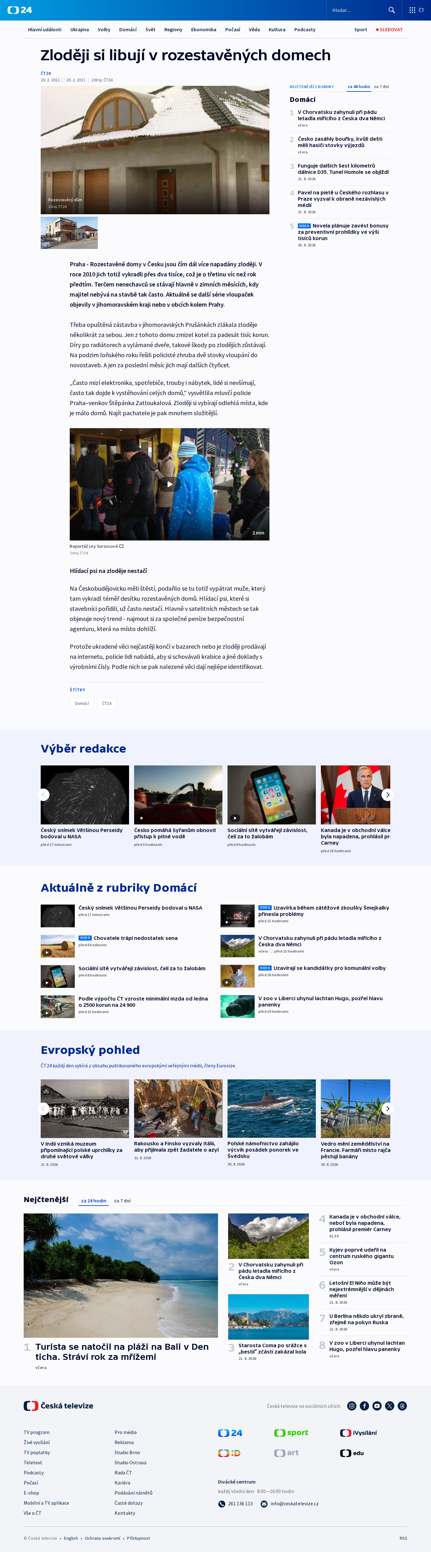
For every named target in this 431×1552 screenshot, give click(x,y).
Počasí (232, 29)
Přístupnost (138, 1538)
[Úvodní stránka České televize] (59, 1406)
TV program (37, 1432)
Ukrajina (79, 29)
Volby (104, 29)
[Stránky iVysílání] (358, 1432)
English (71, 1538)
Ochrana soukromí (102, 1538)
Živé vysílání (37, 1442)
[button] (169, 484)
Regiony (173, 29)
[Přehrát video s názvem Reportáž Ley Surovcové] (169, 484)
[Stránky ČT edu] (351, 1452)
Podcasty (305, 29)
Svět (150, 29)
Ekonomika (203, 29)
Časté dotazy (129, 1503)
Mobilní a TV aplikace (46, 1503)
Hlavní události (45, 29)
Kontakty (125, 1513)
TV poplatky (37, 1452)
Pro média (126, 1432)
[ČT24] (20, 10)
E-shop (31, 1493)
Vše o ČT (33, 1513)
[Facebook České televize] (364, 1406)
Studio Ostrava (130, 1462)
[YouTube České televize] (377, 1406)
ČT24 (45, 73)
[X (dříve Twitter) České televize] (390, 1406)
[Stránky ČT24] (230, 1432)
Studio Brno (127, 1452)
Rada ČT (123, 1472)
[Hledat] (392, 10)
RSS (403, 1538)
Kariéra (122, 1482)
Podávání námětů (133, 1493)
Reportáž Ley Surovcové (94, 546)
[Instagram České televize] (352, 1406)
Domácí (128, 29)
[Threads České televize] (402, 1406)
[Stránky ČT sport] (291, 1432)
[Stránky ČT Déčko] (229, 1452)
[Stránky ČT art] (286, 1452)
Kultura (277, 29)
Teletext (33, 1462)
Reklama (124, 1442)
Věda (254, 29)
